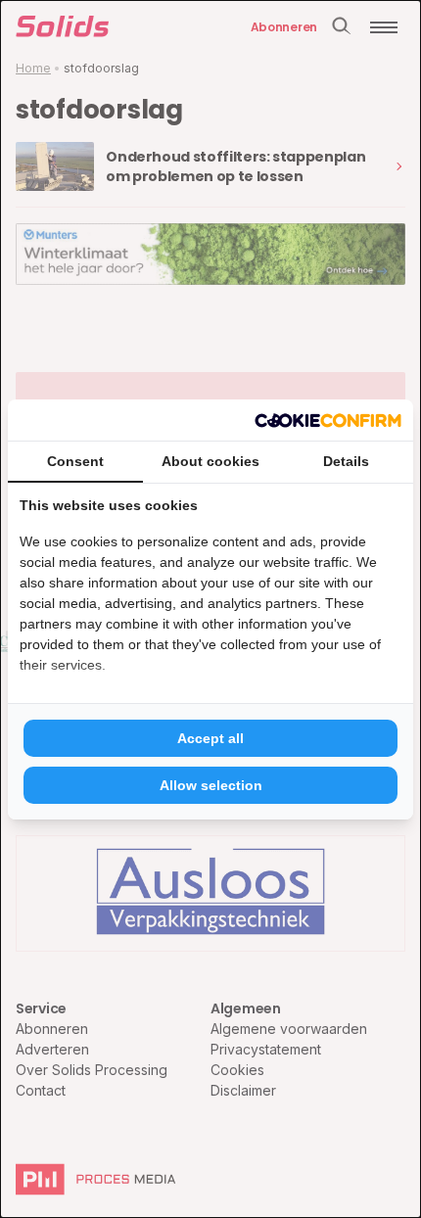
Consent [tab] (75, 461)
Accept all (210, 738)
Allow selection (211, 785)
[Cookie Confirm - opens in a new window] (328, 420)
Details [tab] (346, 461)
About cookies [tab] (210, 461)
